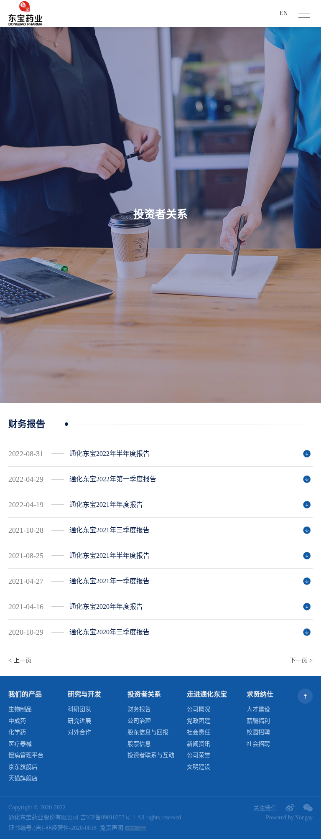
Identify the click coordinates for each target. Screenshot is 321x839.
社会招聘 (258, 744)
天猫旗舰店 (23, 778)
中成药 (17, 721)
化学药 (17, 732)
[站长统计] (135, 828)
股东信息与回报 (147, 732)
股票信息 (139, 744)
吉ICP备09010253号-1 (107, 817)
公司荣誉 (198, 755)
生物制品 (20, 709)
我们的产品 (25, 694)
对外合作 (79, 732)
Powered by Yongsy (289, 817)
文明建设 (198, 767)
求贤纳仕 (260, 694)
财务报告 (139, 709)
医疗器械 (20, 744)
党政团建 (198, 721)
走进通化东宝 (207, 694)
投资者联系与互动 (150, 755)
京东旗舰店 (23, 767)
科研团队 (79, 709)
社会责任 (198, 732)
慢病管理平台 (25, 755)
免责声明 (111, 828)
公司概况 (198, 709)
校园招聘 (258, 732)
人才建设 (258, 709)
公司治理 (139, 721)
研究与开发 (84, 694)
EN (284, 13)
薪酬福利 (258, 721)
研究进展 (79, 721)
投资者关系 (144, 694)
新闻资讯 (198, 744)
